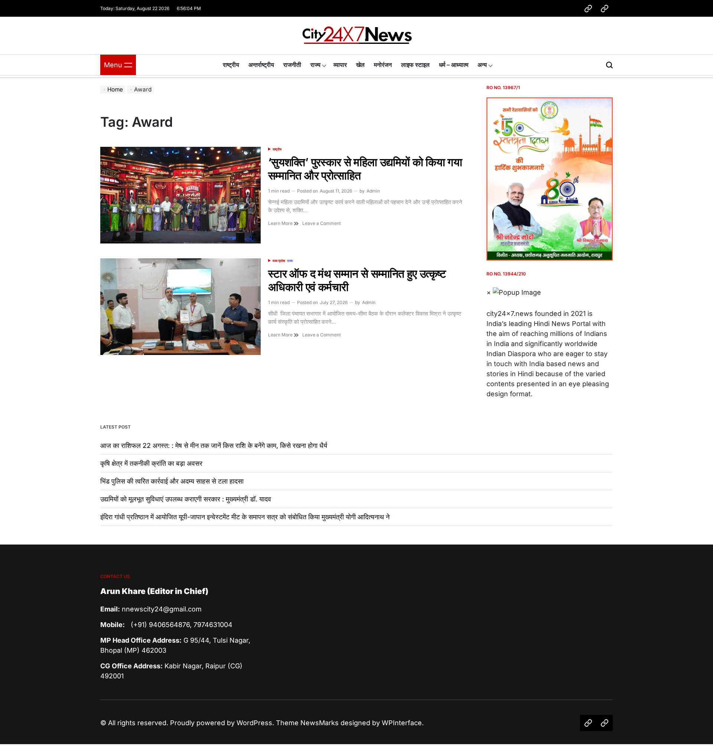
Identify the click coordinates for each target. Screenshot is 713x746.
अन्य (482, 64)
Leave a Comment (321, 223)
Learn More (281, 223)
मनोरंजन (383, 64)
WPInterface (402, 723)
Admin (373, 191)
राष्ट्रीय (231, 64)
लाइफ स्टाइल (415, 64)
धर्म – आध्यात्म (453, 64)
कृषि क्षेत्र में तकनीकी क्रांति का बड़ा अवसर (151, 463)
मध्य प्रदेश (279, 261)
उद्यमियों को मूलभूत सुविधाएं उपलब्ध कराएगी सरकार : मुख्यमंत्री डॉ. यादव (185, 499)
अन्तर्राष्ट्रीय (261, 64)
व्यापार (340, 64)
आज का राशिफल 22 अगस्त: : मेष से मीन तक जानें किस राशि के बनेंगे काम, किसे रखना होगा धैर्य (213, 445)
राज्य (315, 64)
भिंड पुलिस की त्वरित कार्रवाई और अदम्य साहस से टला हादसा (172, 481)
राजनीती (292, 64)
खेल (360, 64)
